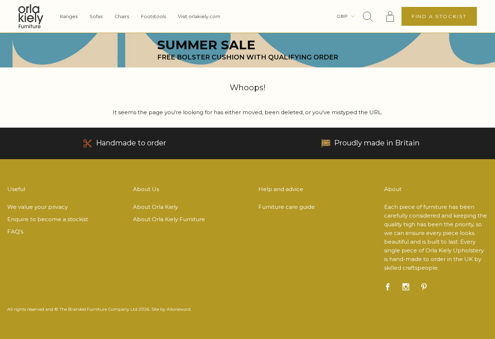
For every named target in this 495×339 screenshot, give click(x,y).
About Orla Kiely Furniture (169, 219)
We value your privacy (37, 206)
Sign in (390, 16)
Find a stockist (439, 16)
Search (368, 16)
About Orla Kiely (155, 206)
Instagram (405, 286)
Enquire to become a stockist (47, 219)
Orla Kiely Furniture (30, 16)
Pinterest (424, 286)
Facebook (387, 286)
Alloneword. (179, 309)
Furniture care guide (286, 206)
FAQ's (15, 231)
